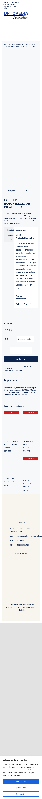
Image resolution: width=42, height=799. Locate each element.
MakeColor (21, 610)
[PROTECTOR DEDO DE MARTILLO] (30, 466)
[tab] (8, 230)
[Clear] (37, 337)
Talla (6, 339)
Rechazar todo (21, 794)
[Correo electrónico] (32, 191)
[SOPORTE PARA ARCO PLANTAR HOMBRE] (11, 424)
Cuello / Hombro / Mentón (20, 367)
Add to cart (21, 359)
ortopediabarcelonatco (19, 545)
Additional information (9, 237)
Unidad (11, 370)
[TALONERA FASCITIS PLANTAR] (30, 424)
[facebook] (17, 38)
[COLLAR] (21, 118)
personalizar (21, 788)
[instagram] (20, 38)
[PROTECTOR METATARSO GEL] (11, 465)
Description (9, 230)
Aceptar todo (21, 781)
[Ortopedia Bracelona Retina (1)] (16, 12)
